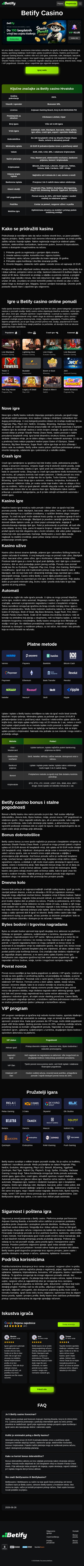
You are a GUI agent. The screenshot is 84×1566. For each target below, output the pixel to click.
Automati (71, 333)
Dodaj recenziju (69, 1324)
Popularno (9, 333)
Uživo (30, 333)
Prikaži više (42, 1389)
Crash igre (50, 333)
